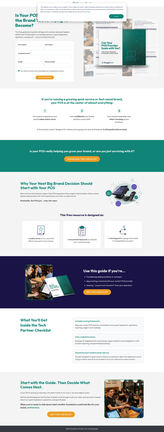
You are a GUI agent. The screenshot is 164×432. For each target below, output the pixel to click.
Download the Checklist (82, 159)
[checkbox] (44, 71)
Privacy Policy (86, 11)
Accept (116, 16)
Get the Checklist (97, 292)
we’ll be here (33, 407)
